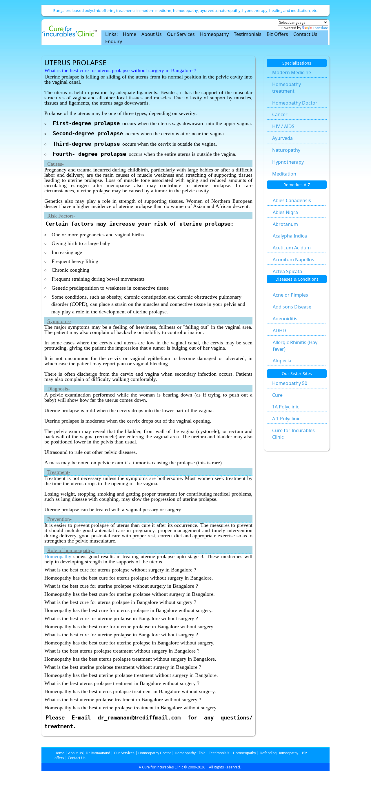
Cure (277, 395)
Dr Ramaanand (98, 752)
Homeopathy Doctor (294, 103)
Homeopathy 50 (289, 383)
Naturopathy (286, 150)
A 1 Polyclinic (286, 418)
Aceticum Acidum (292, 247)
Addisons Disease (292, 307)
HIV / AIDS (283, 126)
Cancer (280, 114)
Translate (320, 27)
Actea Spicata (287, 271)
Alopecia (282, 360)
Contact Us (305, 34)
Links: (111, 34)
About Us (151, 34)
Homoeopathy (244, 752)
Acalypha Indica (290, 236)
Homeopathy (214, 34)
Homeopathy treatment (286, 87)
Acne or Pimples (290, 295)
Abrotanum (285, 224)
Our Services (181, 34)
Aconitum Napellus (293, 259)
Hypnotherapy (288, 162)
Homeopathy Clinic (190, 752)
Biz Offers (277, 34)
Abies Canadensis (292, 200)
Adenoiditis (285, 318)
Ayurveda (282, 138)
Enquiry (113, 41)
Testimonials (247, 34)
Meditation (284, 174)
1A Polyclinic (285, 406)
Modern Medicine (291, 72)
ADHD (279, 330)
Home (129, 34)
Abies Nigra (285, 212)
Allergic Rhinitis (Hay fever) (295, 345)
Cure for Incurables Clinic (293, 433)
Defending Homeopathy (279, 752)
